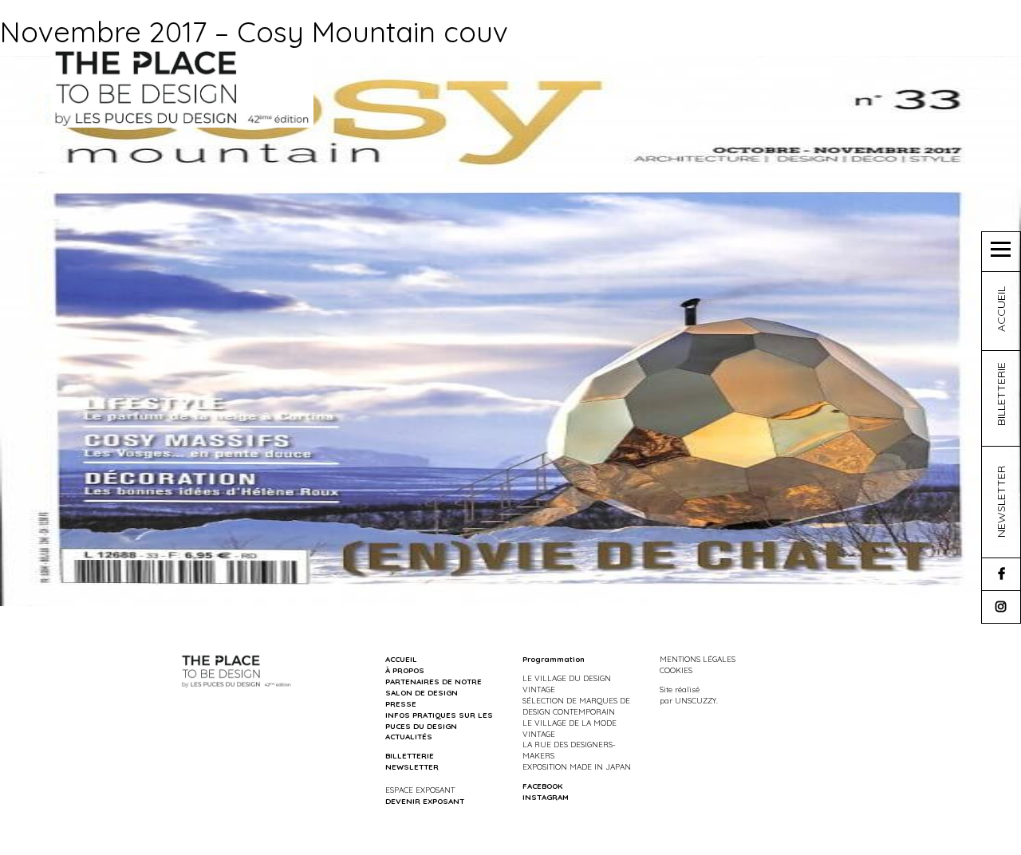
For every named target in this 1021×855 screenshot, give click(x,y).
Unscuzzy (695, 700)
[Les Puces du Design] (182, 87)
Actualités (408, 736)
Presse (400, 703)
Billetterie (409, 755)
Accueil (401, 659)
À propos (404, 670)
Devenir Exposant (424, 801)
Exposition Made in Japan (576, 766)
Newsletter (412, 766)
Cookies (676, 670)
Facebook (542, 785)
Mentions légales (697, 659)
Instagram (545, 797)
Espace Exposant (420, 789)
